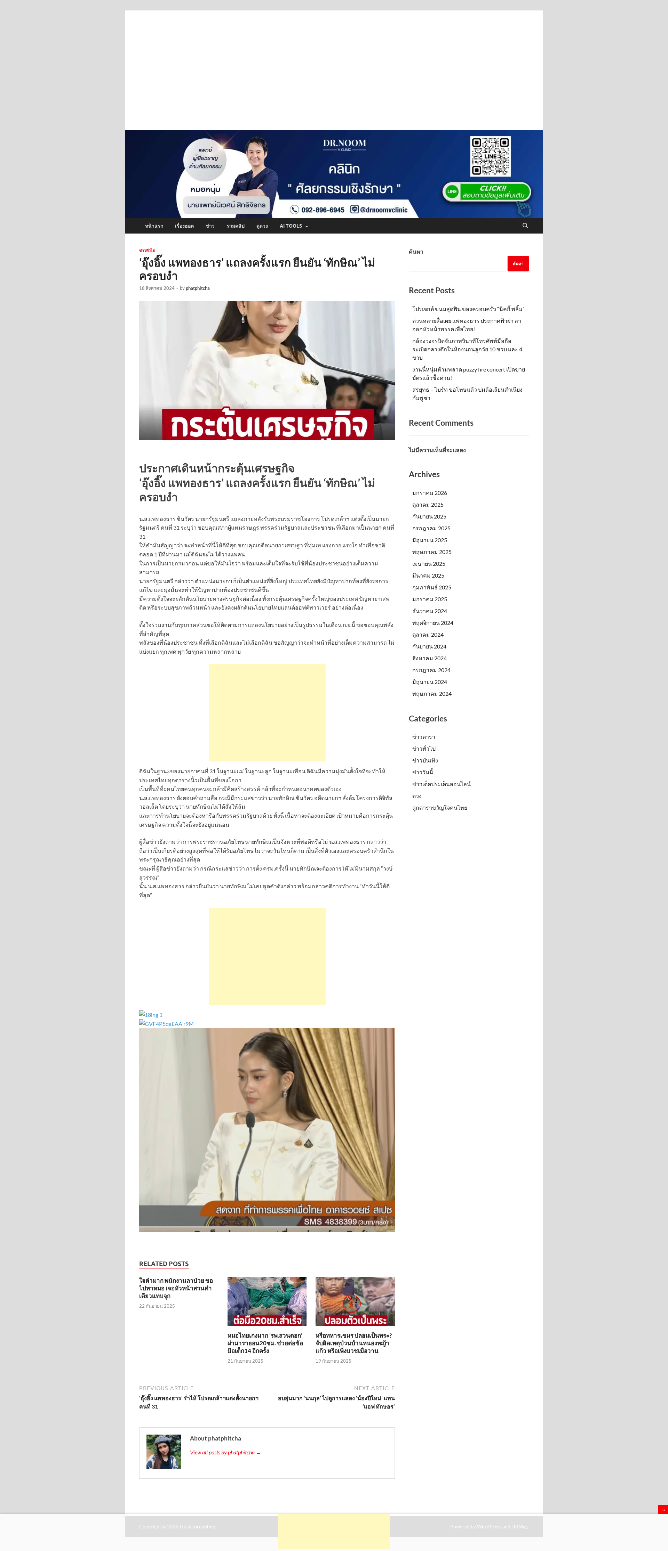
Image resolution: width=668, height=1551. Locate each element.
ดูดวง (262, 226)
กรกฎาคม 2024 (431, 670)
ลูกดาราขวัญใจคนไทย (439, 807)
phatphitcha (198, 288)
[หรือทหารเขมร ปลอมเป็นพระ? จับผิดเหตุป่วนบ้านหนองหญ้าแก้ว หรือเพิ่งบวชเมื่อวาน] (355, 1303)
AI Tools (291, 226)
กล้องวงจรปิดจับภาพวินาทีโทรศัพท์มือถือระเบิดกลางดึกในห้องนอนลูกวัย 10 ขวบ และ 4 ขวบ (467, 349)
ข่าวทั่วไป (147, 250)
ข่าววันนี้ (422, 772)
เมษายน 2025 (428, 563)
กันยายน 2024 (429, 646)
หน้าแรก (154, 226)
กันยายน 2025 (429, 516)
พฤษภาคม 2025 (432, 551)
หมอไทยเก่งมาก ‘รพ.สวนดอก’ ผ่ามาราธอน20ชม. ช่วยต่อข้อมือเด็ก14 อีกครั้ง (265, 1343)
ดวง (417, 795)
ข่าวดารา (423, 736)
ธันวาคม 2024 (429, 610)
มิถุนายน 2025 (429, 540)
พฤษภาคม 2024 (432, 693)
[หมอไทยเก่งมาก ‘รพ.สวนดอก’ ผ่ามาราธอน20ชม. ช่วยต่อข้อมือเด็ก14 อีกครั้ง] (267, 1303)
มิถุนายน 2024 (429, 681)
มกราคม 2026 (429, 492)
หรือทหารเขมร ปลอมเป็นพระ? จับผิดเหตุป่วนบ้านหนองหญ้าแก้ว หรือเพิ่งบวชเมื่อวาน (354, 1343)
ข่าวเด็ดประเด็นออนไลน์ (441, 784)
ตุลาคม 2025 (428, 504)
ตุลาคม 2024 (428, 634)
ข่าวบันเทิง (425, 760)
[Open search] (525, 226)
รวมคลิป (235, 226)
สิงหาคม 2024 (429, 658)
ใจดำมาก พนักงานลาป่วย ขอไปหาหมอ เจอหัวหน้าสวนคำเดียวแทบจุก (176, 1288)
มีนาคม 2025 (428, 575)
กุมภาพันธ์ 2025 (431, 587)
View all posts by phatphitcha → (225, 1452)
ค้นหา (416, 251)
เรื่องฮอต (184, 226)
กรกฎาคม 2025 (431, 528)
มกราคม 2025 (429, 599)
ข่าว (210, 226)
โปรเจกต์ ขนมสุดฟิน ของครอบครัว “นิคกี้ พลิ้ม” (468, 308)
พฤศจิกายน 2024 (432, 622)
